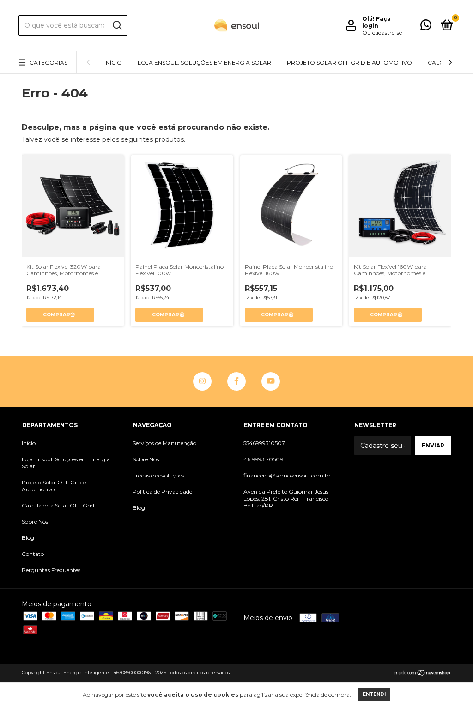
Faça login (376, 22)
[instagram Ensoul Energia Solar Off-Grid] (202, 381)
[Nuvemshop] (422, 674)
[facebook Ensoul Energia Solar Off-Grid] (236, 381)
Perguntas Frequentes (51, 570)
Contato (33, 553)
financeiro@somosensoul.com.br (287, 475)
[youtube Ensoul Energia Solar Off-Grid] (270, 381)
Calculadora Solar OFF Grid (58, 505)
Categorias (48, 62)
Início (113, 62)
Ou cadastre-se (382, 32)
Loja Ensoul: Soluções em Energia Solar (204, 62)
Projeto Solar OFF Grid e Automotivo (349, 62)
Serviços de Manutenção (164, 443)
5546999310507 (264, 443)
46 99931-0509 (263, 459)
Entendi (374, 694)
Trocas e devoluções (158, 475)
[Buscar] (116, 25)
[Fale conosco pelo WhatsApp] (426, 27)
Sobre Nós (35, 521)
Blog (28, 537)
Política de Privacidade (162, 491)
